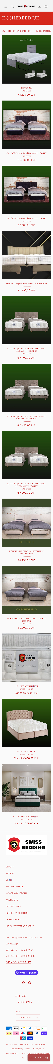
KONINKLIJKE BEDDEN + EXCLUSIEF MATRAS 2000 (26, 552)
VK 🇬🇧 (9, 879)
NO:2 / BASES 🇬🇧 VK (26, 751)
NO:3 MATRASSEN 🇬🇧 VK (26, 686)
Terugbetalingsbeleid (20, 1049)
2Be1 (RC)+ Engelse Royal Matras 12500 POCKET (26, 284)
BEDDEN (10, 866)
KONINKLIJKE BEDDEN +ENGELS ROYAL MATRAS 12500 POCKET (26, 485)
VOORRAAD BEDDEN (16, 893)
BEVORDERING (13, 906)
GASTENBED (26, 88)
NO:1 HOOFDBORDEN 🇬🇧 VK (26, 817)
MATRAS (10, 873)
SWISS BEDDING (21, 1044)
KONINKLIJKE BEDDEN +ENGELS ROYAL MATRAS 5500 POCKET (26, 417)
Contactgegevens (39, 1044)
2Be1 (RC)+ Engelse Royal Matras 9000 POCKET (26, 153)
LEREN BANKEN (13, 919)
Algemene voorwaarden (16, 1053)
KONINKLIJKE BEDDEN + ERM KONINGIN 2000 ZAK (26, 620)
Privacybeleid (38, 1049)
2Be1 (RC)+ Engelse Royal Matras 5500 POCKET (26, 218)
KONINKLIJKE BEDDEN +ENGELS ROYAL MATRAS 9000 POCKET (26, 350)
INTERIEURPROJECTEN (17, 913)
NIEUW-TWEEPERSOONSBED (20, 926)
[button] (6, 6)
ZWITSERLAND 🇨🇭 (14, 886)
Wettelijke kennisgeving (39, 1053)
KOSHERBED (12, 899)
